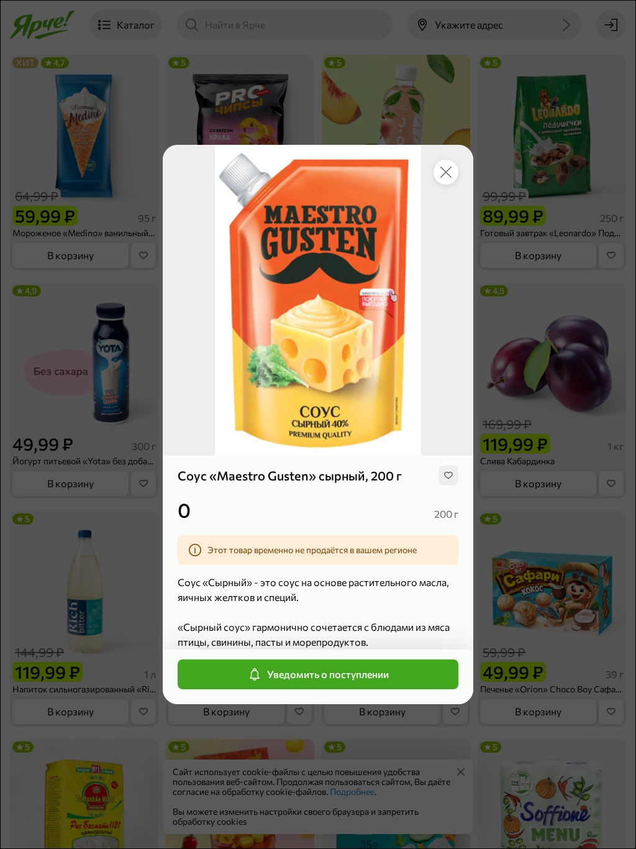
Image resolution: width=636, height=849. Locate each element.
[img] (448, 475)
